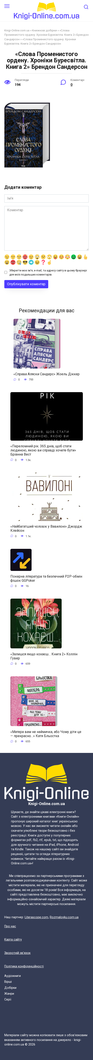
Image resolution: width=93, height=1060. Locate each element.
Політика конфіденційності (24, 966)
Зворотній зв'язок (17, 953)
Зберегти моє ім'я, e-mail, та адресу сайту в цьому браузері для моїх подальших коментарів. (48, 272)
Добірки (10, 988)
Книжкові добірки (44, 30)
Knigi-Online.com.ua (16, 30)
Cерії (7, 999)
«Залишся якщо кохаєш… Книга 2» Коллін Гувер (43, 656)
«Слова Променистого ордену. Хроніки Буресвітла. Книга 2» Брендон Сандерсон (46, 35)
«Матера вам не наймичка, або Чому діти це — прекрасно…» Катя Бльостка (45, 734)
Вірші (8, 982)
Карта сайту (13, 939)
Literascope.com (36, 917)
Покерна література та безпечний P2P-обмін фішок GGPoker (46, 578)
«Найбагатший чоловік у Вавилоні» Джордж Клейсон (46, 528)
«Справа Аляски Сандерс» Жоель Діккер (46, 374)
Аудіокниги (12, 976)
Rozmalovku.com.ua (64, 917)
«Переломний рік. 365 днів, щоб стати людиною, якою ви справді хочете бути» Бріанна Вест (43, 450)
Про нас (10, 926)
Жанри (9, 994)
